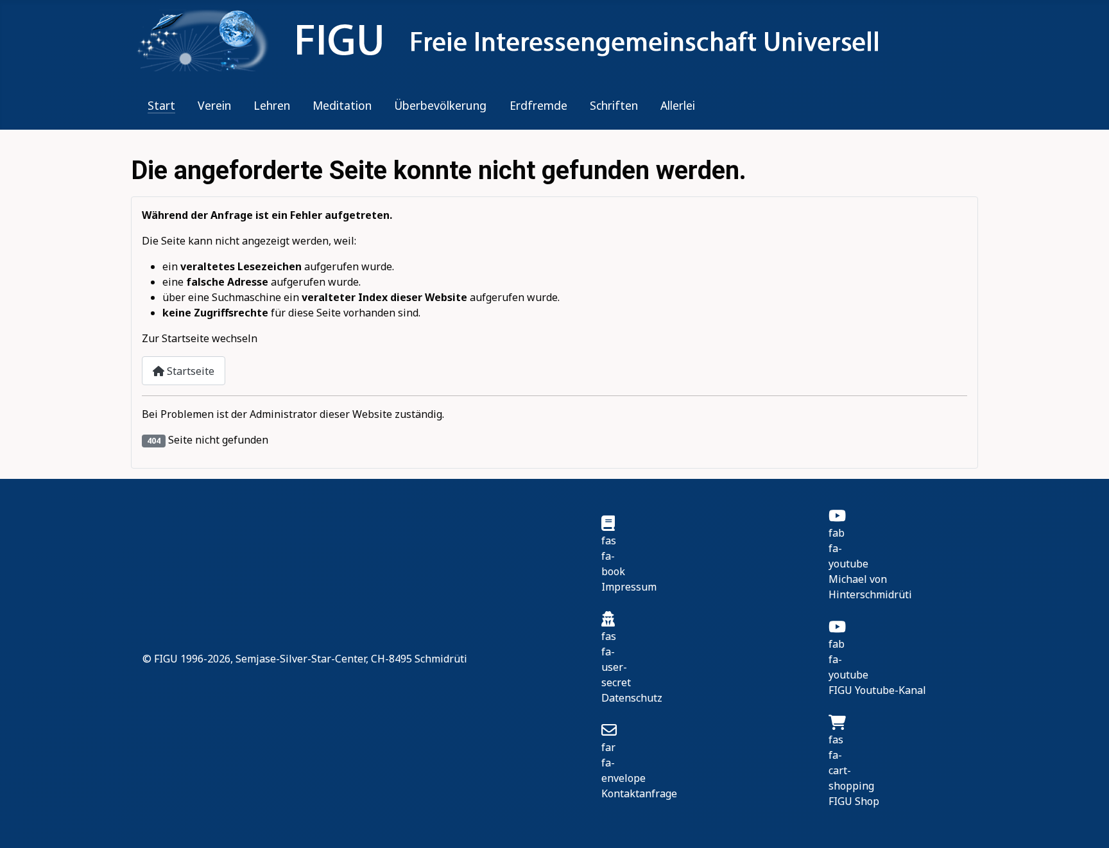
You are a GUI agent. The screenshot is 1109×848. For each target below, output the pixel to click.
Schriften (614, 105)
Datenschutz (631, 698)
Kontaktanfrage (639, 793)
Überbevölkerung (440, 105)
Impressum (629, 587)
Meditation (342, 105)
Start (161, 105)
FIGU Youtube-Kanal (877, 690)
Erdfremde (538, 105)
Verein (214, 105)
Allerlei (677, 105)
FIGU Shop (854, 801)
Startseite (189, 371)
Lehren (272, 105)
